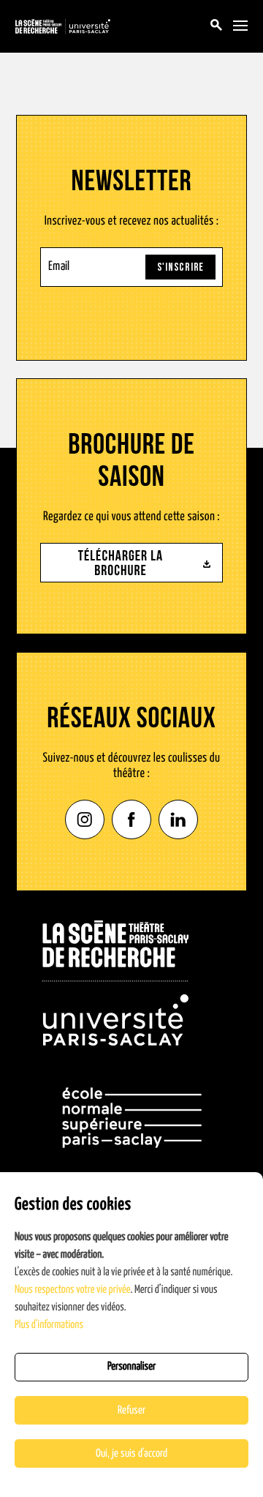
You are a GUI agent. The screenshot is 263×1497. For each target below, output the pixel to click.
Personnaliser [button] (131, 1367)
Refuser (131, 1410)
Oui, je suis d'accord (131, 1453)
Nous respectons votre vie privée (73, 1290)
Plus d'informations (49, 1325)
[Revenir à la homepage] (115, 983)
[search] (216, 26)
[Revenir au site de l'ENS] (131, 1118)
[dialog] (131, 1334)
